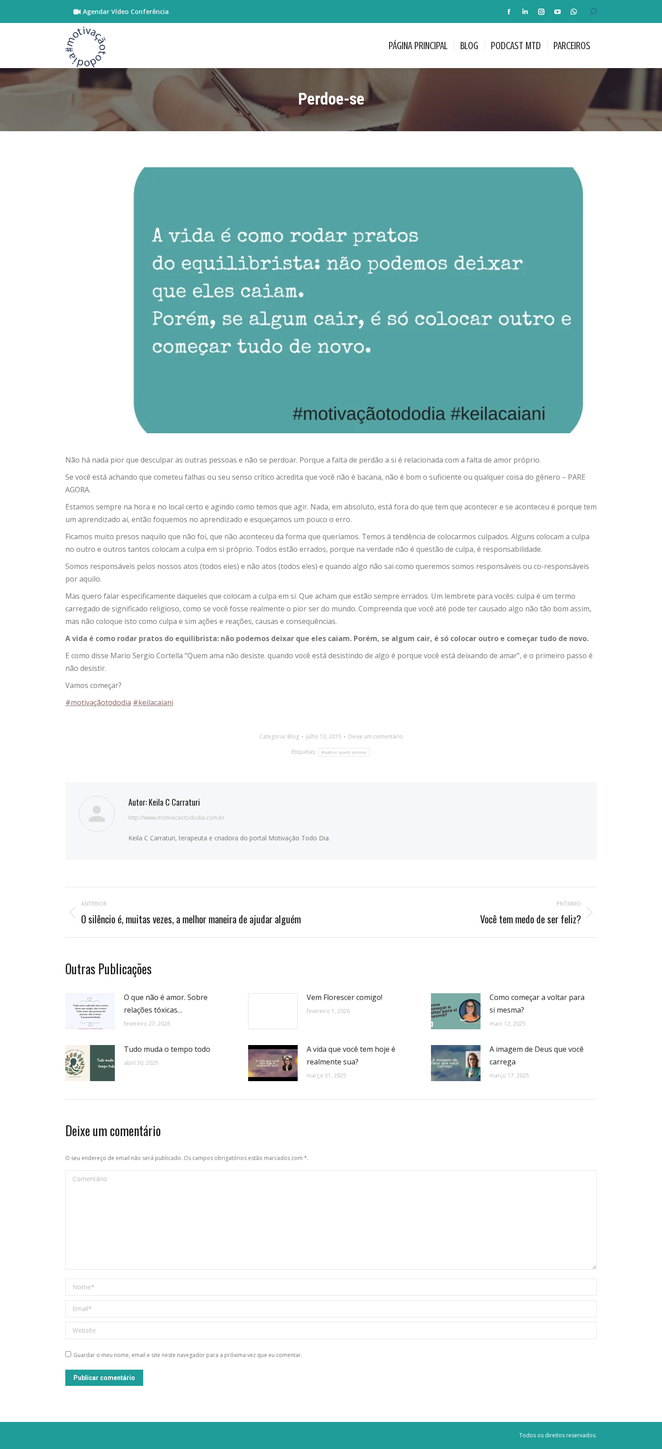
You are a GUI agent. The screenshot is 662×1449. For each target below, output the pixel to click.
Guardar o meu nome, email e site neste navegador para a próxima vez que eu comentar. (187, 1355)
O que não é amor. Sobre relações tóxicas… (166, 1003)
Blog (293, 736)
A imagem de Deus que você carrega (537, 1055)
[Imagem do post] (90, 1011)
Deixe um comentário (375, 736)
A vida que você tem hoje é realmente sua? (351, 1055)
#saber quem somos (344, 752)
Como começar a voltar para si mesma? (537, 1003)
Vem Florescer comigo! (344, 997)
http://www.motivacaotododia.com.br (176, 817)
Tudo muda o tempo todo (167, 1049)
